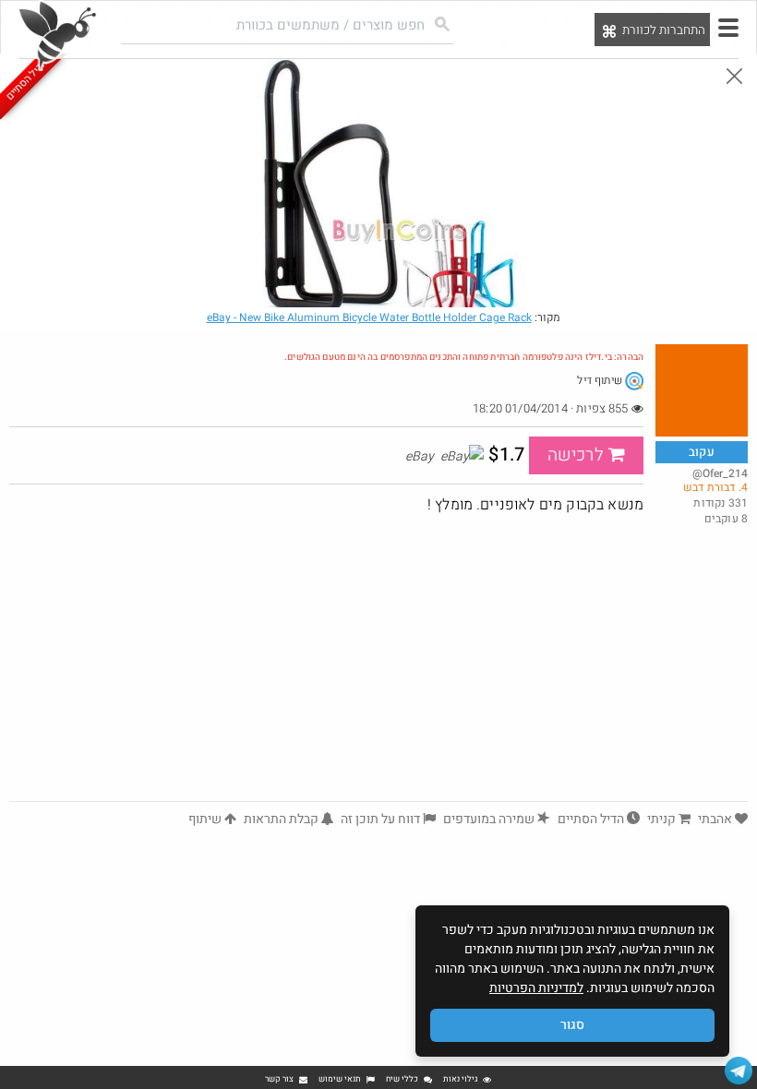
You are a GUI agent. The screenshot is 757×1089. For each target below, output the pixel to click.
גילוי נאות (460, 1079)
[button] (728, 27)
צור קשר (279, 1079)
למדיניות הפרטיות (536, 988)
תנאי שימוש (339, 1079)
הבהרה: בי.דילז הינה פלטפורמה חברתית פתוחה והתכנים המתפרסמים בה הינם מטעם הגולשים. (463, 357)
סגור (572, 1025)
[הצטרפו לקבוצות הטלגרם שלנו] (738, 1070)
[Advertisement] (378, 662)
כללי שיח (402, 1079)
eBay (369, 317)
